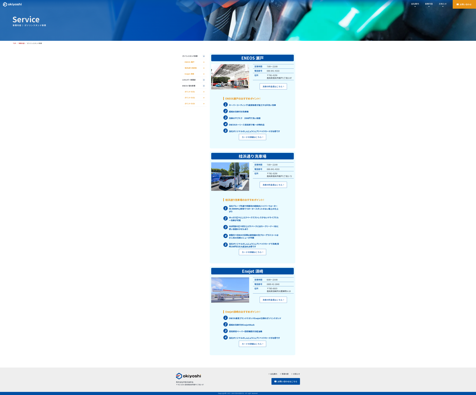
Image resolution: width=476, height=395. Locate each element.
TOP (14, 43)
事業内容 (22, 43)
